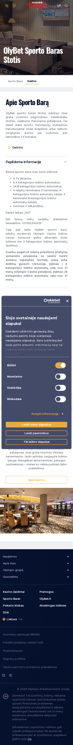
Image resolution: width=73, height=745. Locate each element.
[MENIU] (6, 6)
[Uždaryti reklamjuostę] (67, 301)
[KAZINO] (14, 6)
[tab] (15, 81)
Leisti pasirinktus (37, 433)
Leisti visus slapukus (36, 424)
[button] (36, 161)
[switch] (60, 377)
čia (29, 739)
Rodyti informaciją (45, 414)
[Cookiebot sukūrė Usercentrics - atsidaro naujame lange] (45, 301)
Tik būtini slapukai (37, 442)
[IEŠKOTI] (66, 6)
